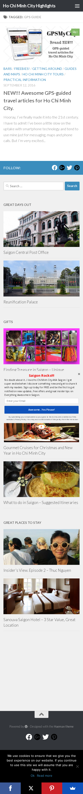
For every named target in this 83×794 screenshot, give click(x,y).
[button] (41, 375)
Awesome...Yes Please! (41, 409)
